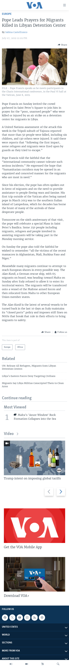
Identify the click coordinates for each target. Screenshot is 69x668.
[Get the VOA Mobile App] (34, 525)
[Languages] (42, 664)
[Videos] (26, 664)
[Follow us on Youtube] (20, 617)
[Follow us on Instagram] (27, 617)
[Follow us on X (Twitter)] (12, 617)
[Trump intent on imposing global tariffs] (34, 458)
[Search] (58, 664)
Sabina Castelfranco (16, 32)
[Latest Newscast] (11, 664)
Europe (7, 14)
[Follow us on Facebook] (5, 617)
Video (9, 434)
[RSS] (34, 617)
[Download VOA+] (34, 574)
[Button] (62, 45)
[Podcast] (42, 617)
